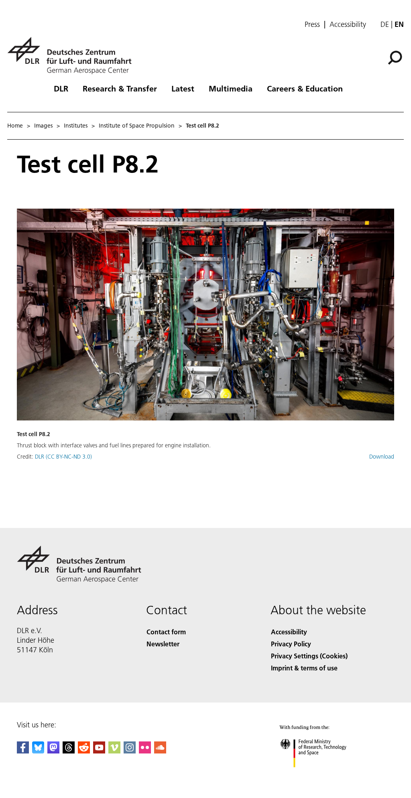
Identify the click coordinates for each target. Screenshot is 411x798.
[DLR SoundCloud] (160, 750)
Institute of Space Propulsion (137, 125)
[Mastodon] (53, 750)
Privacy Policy (291, 644)
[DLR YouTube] (99, 750)
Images (43, 125)
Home (15, 125)
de (384, 24)
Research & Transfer (120, 88)
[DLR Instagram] (130, 750)
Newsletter (162, 644)
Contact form (166, 631)
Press (312, 24)
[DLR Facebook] (23, 750)
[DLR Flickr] (145, 750)
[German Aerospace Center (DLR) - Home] (72, 55)
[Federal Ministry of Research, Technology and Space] (320, 775)
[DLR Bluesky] (38, 750)
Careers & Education (305, 88)
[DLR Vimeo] (114, 750)
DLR (61, 88)
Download (381, 456)
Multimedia (230, 88)
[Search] (396, 57)
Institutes (75, 125)
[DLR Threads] (69, 750)
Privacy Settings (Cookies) (309, 656)
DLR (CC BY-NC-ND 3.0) (63, 456)
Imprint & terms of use (304, 668)
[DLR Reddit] (84, 750)
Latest (182, 88)
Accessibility (348, 24)
